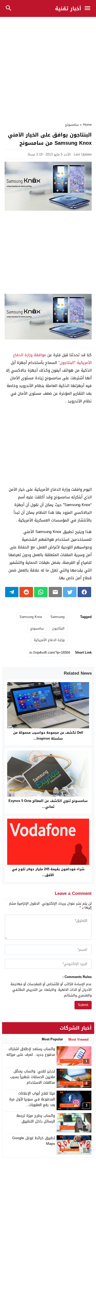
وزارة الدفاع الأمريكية (49, 640)
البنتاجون (58, 628)
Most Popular (52, 1039)
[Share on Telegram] (11, 592)
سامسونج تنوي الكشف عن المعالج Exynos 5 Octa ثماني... (48, 804)
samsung (57, 617)
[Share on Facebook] (84, 592)
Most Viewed (78, 1039)
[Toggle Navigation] (89, 8)
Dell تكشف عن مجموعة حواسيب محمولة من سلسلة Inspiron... (48, 735)
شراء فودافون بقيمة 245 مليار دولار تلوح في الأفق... (48, 872)
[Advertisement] (48, 67)
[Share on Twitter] (69, 592)
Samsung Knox (30, 617)
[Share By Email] (55, 592)
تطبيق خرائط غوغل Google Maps (33, 1141)
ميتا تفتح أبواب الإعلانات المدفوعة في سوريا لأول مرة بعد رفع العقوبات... (32, 1099)
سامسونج (72, 124)
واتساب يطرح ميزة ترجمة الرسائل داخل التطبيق (35, 1118)
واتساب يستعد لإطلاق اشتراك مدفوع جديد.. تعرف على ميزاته (30, 1052)
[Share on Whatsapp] (40, 592)
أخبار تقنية (68, 8)
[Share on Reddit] (26, 592)
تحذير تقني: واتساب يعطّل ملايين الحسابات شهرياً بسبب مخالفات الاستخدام (32, 1077)
